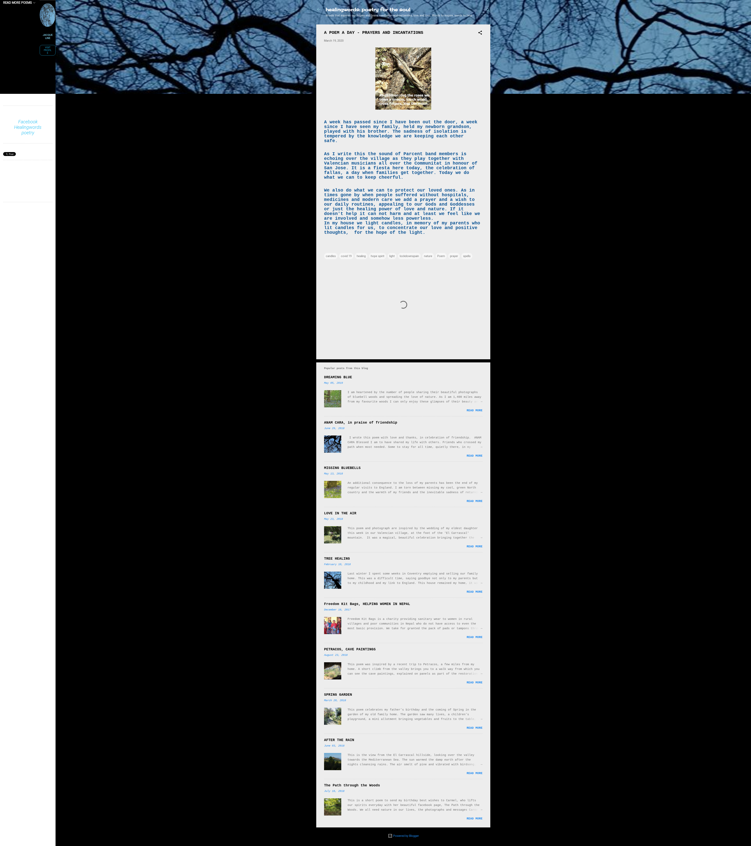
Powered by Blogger (406, 836)
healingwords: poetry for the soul (368, 9)
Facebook (28, 122)
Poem (441, 256)
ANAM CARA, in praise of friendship (360, 423)
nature (428, 256)
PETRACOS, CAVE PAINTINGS (350, 649)
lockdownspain (409, 256)
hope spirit (377, 256)
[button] (480, 33)
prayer (454, 256)
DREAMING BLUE (338, 377)
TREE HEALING (337, 559)
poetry (28, 132)
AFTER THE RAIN (339, 740)
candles (331, 256)
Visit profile (47, 50)
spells (467, 256)
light (392, 256)
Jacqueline (48, 36)
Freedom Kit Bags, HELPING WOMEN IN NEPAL (367, 604)
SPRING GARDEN (338, 695)
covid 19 (346, 256)
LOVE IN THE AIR (340, 513)
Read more (474, 410)
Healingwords (27, 127)
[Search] (488, 11)
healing (361, 256)
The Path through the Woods (352, 785)
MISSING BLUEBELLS (342, 468)
